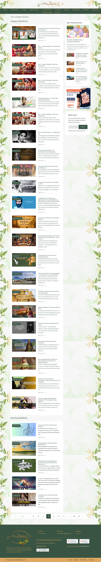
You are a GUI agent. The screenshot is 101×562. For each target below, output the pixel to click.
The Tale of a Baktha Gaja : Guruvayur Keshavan (75, 41)
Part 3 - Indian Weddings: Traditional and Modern (48, 81)
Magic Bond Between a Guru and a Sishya (81, 62)
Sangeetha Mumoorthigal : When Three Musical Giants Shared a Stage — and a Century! (49, 237)
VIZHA (77, 58)
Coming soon (85, 541)
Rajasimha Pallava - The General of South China (49, 308)
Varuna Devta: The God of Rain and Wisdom (47, 425)
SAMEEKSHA (58, 10)
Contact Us (91, 560)
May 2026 (57, 12)
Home (5, 10)
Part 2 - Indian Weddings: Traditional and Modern (48, 65)
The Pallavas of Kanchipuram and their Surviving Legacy (48, 292)
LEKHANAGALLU (14, 10)
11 (63, 516)
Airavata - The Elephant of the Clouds (48, 478)
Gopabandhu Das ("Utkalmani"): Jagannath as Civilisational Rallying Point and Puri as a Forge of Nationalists (49, 200)
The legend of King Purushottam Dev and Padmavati (48, 167)
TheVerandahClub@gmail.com (64, 533)
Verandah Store (47, 12)
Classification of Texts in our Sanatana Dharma (48, 218)
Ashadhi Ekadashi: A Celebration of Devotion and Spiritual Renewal (82, 70)
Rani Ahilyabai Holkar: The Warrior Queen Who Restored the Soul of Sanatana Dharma (48, 361)
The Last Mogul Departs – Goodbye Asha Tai (49, 133)
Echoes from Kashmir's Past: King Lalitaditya (47, 342)
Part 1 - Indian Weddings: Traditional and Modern (49, 47)
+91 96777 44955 (41, 533)
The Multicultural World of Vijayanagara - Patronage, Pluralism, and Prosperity (49, 380)
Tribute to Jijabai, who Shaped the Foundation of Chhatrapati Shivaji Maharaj (47, 400)
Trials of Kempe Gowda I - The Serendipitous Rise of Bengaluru (47, 151)
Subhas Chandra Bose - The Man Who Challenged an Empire (48, 99)
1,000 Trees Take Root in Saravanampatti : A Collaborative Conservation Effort (49, 274)
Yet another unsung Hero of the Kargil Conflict (48, 183)
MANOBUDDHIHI (34, 10)
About (70, 560)
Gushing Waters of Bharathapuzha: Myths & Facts (47, 443)
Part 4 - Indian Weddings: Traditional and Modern (48, 115)
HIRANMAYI (86, 10)
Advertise (75, 560)
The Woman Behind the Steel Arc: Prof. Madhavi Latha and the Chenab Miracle (81, 79)
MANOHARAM (76, 10)
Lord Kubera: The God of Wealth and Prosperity (48, 495)
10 (58, 516)
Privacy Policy (83, 560)
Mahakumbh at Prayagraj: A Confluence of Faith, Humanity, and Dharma (82, 55)
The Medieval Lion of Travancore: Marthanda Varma (47, 256)
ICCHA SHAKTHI (78, 83)
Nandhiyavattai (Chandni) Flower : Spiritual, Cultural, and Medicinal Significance (47, 462)
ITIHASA (24, 10)
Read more (41, 40)
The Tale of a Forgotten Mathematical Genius (48, 324)
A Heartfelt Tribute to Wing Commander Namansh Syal (49, 29)
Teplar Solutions (85, 546)
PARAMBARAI (95, 10)
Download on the (73, 541)
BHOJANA (66, 10)
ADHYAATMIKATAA (46, 10)
